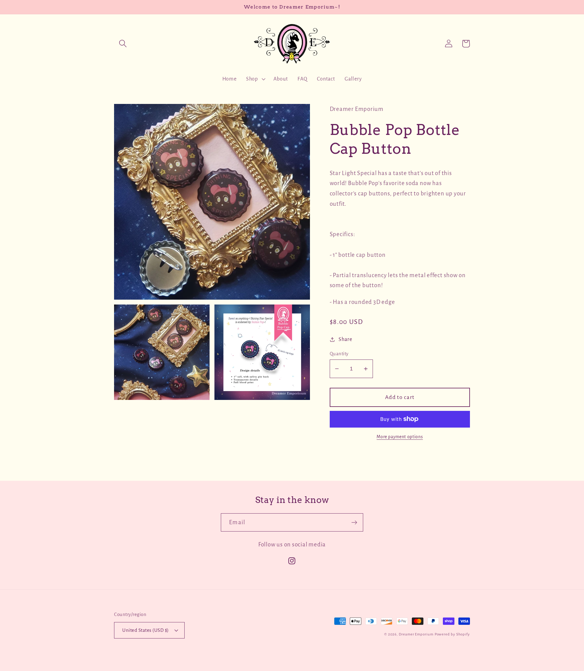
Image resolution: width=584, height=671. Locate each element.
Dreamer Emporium (416, 634)
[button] (122, 43)
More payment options (400, 437)
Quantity (339, 353)
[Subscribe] (354, 522)
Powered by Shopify (452, 634)
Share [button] (345, 339)
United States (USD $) (145, 630)
